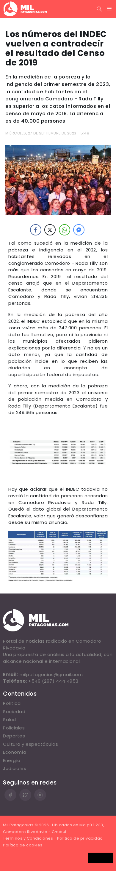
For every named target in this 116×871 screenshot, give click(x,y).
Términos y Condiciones (28, 838)
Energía (12, 760)
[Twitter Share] (50, 229)
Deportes (14, 736)
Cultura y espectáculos (30, 744)
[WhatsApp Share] (64, 229)
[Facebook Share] (35, 229)
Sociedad (14, 711)
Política (12, 703)
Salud (9, 719)
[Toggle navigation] (109, 9)
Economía (14, 752)
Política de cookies (23, 845)
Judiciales (14, 768)
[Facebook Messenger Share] (78, 229)
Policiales (14, 728)
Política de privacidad (80, 838)
